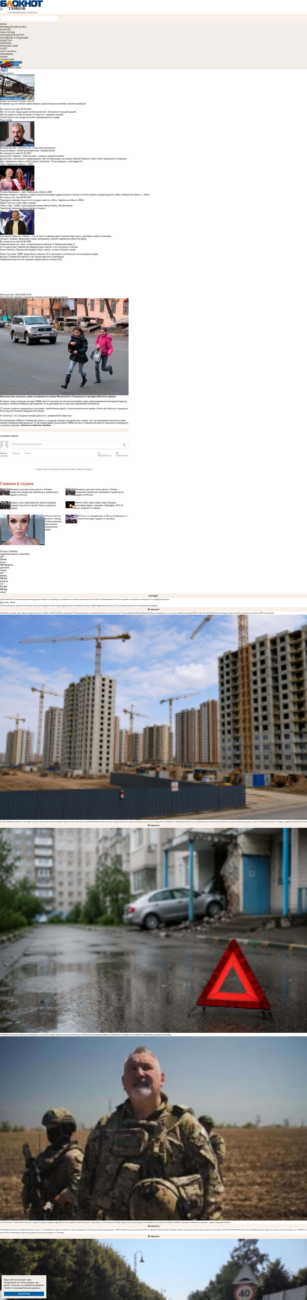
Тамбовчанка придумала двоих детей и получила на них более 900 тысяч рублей (242, 613)
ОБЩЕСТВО (6, 40)
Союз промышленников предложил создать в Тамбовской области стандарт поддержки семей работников (265, 822)
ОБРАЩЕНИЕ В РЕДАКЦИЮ (14, 38)
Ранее (28, 453)
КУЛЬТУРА (5, 29)
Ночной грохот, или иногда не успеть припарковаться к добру (30, 117)
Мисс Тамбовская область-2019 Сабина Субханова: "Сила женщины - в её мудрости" (41, 161)
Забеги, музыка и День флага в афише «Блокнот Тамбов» (26, 613)
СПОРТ (3, 48)
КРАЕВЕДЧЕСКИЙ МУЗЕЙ (13, 27)
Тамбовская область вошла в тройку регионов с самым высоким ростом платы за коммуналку (127, 822)
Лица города (6, 120)
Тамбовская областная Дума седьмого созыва (22, 208)
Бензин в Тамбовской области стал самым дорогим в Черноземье (194, 822)
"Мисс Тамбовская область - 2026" (16, 164)
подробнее (24, 554)
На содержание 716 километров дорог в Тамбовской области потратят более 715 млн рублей (96, 613)
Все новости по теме (10, 109)
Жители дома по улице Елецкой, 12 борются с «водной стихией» (31, 114)
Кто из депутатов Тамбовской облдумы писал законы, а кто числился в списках (39, 247)
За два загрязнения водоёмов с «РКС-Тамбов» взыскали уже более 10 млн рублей (123, 1230)
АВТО (16, 65)
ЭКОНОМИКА (6, 54)
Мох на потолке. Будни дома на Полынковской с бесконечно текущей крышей (38, 112)
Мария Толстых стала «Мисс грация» (18, 203)
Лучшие (16, 453)
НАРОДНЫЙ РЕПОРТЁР (12, 35)
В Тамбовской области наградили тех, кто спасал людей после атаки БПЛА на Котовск (172, 613)
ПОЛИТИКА (5, 43)
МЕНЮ (3, 24)
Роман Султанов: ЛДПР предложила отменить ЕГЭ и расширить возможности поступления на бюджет (118, 606)
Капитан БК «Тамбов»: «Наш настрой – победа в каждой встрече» (32, 156)
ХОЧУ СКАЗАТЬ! (8, 51)
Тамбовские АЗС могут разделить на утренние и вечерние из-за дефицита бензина (136, 599)
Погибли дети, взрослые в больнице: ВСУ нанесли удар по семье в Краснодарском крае (38, 606)
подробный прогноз (9, 554)
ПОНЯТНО (24, 1293)
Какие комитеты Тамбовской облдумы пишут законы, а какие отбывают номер (37, 249)
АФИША (4, 57)
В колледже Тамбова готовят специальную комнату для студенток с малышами (190, 1230)
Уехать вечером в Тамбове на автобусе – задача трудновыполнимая (203, 1222)
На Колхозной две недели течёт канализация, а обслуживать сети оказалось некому (139, 1222)
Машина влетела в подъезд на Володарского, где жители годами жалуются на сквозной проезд (41, 1035)
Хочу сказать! (6, 73)
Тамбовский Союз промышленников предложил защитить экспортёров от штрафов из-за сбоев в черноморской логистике (51, 599)
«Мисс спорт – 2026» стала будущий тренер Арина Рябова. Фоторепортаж (36, 205)
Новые (3, 453)
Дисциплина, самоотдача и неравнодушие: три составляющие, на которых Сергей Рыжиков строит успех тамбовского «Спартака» (63, 159)
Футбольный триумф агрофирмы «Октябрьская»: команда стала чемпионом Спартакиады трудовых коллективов (127, 1035)
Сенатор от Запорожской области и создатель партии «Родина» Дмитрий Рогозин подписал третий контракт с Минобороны (53, 1222)
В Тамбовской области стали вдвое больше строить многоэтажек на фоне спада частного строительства (45, 822)
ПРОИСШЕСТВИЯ (9, 46)
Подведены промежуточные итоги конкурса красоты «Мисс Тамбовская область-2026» (42, 200)
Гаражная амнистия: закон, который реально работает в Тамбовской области (37, 244)
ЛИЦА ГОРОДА (7, 32)
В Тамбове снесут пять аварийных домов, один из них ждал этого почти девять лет (264, 1230)
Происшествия (7, 294)
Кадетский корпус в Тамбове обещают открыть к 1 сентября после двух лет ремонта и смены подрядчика (45, 1230)
